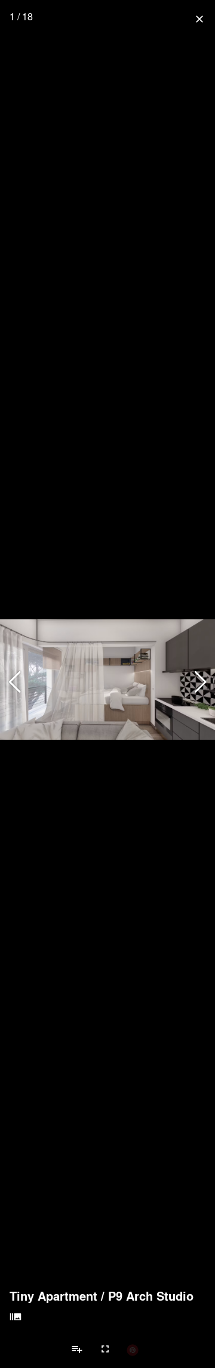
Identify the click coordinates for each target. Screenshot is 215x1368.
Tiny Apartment (53, 1296)
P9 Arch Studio (151, 1296)
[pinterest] (133, 1349)
